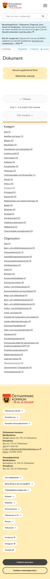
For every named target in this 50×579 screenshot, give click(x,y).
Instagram (9, 544)
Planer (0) (8, 179)
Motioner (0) (10, 170)
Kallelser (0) (9, 162)
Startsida (7, 49)
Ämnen (8, 521)
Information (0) (11, 157)
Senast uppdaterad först (25, 70)
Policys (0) (8, 183)
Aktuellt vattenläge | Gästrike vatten (17, 32)
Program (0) (9, 188)
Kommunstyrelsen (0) (14, 282)
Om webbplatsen (12, 477)
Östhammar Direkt (12, 411)
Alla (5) (7, 243)
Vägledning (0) (10, 226)
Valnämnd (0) (10, 334)
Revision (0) (9, 273)
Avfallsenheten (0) (12, 265)
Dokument (9, 528)
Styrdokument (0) (12, 218)
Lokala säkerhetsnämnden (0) (17, 321)
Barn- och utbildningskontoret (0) (19, 248)
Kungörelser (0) (11, 166)
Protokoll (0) (10, 192)
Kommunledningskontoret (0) (17, 261)
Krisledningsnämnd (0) (14, 338)
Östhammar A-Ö (12, 515)
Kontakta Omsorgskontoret (16, 423)
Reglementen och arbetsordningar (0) (21, 200)
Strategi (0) (9, 214)
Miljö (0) (8, 269)
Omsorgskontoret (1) (13, 252)
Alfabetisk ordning (25, 76)
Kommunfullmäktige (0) (15, 325)
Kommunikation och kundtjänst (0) (20, 291)
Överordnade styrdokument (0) (18, 231)
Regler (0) (8, 205)
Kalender (8, 502)
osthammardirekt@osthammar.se (24, 449)
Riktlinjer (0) (9, 209)
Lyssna (46, 49)
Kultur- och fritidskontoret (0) (17, 308)
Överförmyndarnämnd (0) (16, 350)
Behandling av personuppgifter (17, 484)
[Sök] (43, 16)
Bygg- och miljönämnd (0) (15, 295)
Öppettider (22, 49)
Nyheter (8, 496)
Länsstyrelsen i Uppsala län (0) (18, 367)
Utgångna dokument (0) (15, 222)
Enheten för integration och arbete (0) (21, 317)
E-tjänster (34, 49)
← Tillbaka (25, 98)
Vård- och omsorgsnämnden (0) (18, 330)
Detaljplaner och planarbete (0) (18, 149)
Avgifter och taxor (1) (13, 136)
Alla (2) (7, 132)
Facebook (9, 537)
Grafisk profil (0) (11, 153)
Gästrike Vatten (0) (12, 358)
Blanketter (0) (10, 144)
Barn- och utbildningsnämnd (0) (18, 299)
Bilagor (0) (8, 140)
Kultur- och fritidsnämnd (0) (17, 286)
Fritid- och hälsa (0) (13, 312)
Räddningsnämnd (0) (13, 354)
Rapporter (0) (10, 196)
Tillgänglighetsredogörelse (16, 490)
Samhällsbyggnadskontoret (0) (18, 256)
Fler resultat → (25, 115)
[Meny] (45, 5)
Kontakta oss (10, 417)
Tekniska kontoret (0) (13, 363)
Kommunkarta (11, 509)
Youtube (8, 550)
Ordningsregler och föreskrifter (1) (19, 175)
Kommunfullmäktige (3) (15, 278)
